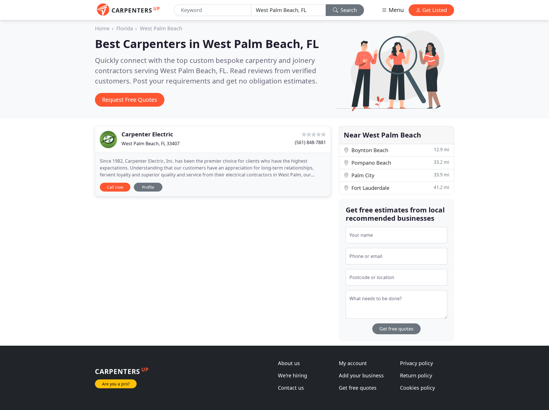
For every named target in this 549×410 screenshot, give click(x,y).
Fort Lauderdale (399, 187)
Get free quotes (396, 329)
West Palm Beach (161, 28)
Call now (115, 187)
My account (353, 363)
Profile (148, 187)
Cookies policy (417, 387)
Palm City (399, 175)
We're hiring (292, 375)
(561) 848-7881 (310, 142)
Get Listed (434, 10)
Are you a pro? (116, 384)
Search (348, 10)
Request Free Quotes (129, 100)
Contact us (291, 387)
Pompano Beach (399, 162)
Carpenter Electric (147, 134)
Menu (395, 10)
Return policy (416, 375)
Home (102, 28)
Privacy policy (416, 363)
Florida (124, 28)
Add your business (361, 375)
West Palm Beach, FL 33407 (151, 143)
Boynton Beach (399, 150)
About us (289, 363)
